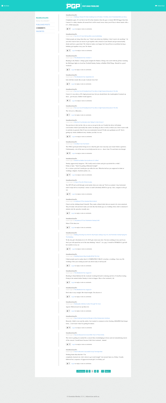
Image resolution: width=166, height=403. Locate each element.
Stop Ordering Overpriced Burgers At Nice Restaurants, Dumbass (92, 318)
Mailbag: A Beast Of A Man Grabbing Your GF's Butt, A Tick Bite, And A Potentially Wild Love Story (100, 17)
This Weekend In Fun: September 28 (84, 77)
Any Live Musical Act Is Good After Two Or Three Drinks (89, 335)
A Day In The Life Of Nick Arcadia (83, 182)
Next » (107, 371)
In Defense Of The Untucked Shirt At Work (85, 201)
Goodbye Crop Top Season (81, 144)
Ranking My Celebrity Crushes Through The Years (87, 304)
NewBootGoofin (71, 15)
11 (103, 371)
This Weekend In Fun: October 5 (82, 58)
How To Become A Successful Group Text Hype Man (88, 351)
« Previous (81, 371)
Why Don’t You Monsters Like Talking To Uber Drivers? (89, 122)
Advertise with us (92, 396)
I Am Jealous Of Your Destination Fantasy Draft (86, 220)
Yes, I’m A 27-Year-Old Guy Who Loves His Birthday (88, 36)
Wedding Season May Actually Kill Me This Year (86, 256)
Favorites (40, 31)
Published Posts (43, 25)
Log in (74, 29)
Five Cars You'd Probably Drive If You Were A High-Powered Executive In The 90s (96, 91)
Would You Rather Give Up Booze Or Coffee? (86, 160)
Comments (40, 28)
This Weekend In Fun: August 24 (82, 273)
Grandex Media (74, 396)
